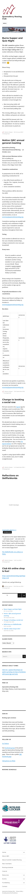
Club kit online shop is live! (12, 628)
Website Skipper (8, 132)
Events (4, 879)
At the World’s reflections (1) (9, 530)
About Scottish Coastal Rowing (12, 860)
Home (4, 852)
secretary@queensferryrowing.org (12, 217)
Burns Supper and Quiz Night (12, 39)
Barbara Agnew (8, 586)
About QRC (5, 856)
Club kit (4, 871)
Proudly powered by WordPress (10, 893)
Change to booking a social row (13, 401)
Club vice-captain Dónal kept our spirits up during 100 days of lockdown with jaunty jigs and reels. (14, 672)
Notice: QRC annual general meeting (13, 141)
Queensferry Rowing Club (8, 891)
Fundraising (6, 882)
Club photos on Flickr (8, 761)
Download (7, 532)
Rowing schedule (7, 867)
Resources (5, 875)
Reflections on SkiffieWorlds (10, 477)
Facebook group (10, 748)
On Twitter (5, 743)
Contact (4, 886)
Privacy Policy (19, 891)
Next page (24, 597)
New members (7, 863)
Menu (4, 23)
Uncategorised (6, 133)
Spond (18, 407)
